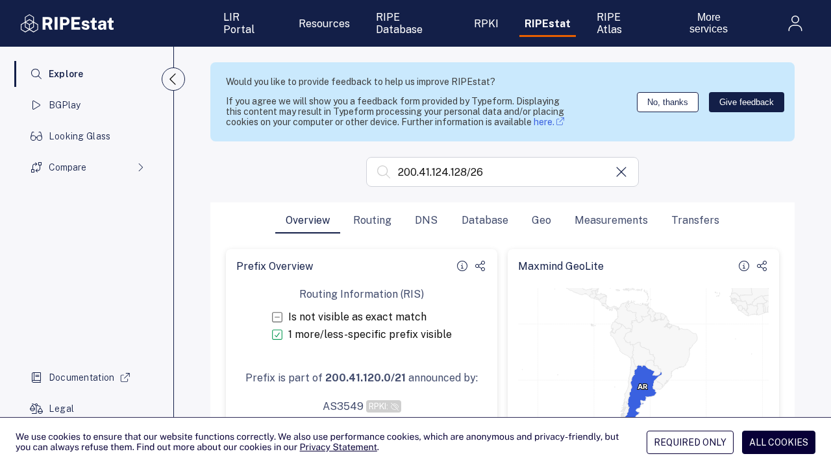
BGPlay (65, 105)
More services (708, 23)
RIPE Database (399, 23)
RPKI (486, 24)
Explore (66, 74)
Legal (61, 408)
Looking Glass (80, 136)
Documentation (82, 377)
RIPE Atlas (609, 23)
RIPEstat (548, 24)
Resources (324, 24)
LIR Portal (238, 23)
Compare (67, 167)
